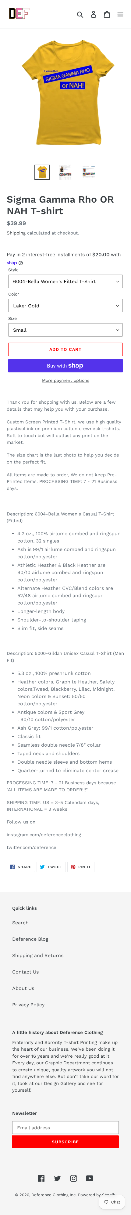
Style (13, 269)
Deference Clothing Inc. (53, 1195)
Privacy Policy (28, 1005)
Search (20, 923)
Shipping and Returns (37, 955)
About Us (23, 988)
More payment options (65, 380)
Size (12, 318)
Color (13, 294)
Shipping (16, 233)
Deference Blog (30, 939)
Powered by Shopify (97, 1195)
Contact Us (25, 972)
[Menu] (120, 14)
